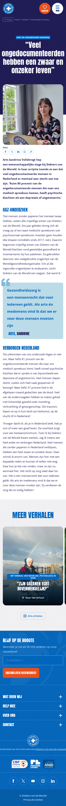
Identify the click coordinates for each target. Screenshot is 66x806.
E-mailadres (15, 660)
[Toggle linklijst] (60, 696)
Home (17, 20)
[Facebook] (5, 152)
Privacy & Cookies (33, 799)
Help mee (9, 706)
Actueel (25, 20)
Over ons (9, 715)
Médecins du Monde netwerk (50, 749)
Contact (8, 724)
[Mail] (24, 152)
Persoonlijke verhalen (40, 20)
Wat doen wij (12, 696)
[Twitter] (12, 152)
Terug (9, 19)
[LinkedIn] (18, 152)
